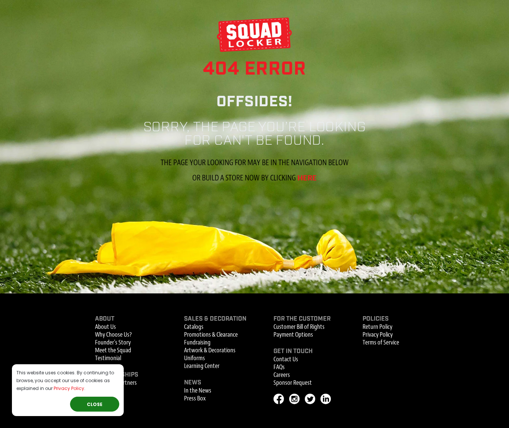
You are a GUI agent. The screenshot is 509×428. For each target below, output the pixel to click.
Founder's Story (113, 342)
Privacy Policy (69, 388)
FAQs (279, 367)
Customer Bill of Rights (299, 327)
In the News (197, 390)
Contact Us (286, 359)
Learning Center (201, 366)
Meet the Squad (113, 350)
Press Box (195, 398)
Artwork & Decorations (209, 350)
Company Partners (116, 383)
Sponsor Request (293, 383)
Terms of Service (381, 342)
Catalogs (193, 327)
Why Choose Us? (113, 335)
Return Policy (377, 327)
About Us (105, 327)
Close (94, 404)
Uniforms (194, 358)
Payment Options (293, 335)
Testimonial (108, 358)
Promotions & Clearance (211, 335)
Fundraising (197, 342)
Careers (282, 375)
